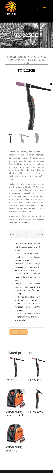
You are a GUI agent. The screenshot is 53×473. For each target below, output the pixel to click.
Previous (16, 234)
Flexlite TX (34, 60)
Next (39, 234)
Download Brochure (18, 332)
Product (11, 56)
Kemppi (22, 56)
